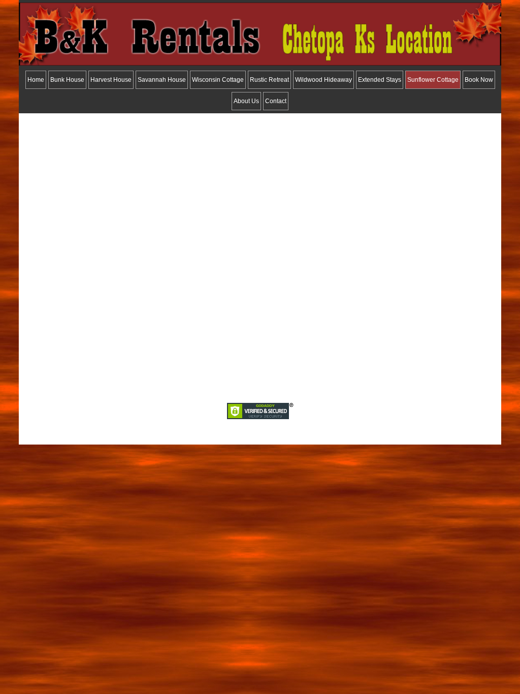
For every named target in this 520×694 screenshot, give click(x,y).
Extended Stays (379, 79)
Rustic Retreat (269, 79)
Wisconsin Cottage (218, 79)
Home (35, 79)
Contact (275, 101)
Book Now (479, 79)
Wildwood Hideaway (323, 79)
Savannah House (162, 79)
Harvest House (111, 79)
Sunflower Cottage (433, 79)
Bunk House (67, 79)
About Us (246, 101)
